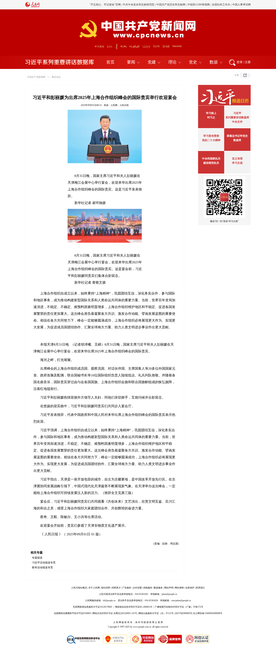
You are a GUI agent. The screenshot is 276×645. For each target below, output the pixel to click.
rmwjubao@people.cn (181, 600)
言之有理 (237, 158)
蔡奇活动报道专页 (42, 567)
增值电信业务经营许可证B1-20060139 (133, 607)
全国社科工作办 (221, 4)
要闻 (131, 62)
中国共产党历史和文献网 (170, 4)
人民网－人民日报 (120, 105)
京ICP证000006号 (183, 613)
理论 (172, 62)
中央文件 (237, 121)
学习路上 (211, 113)
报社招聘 (105, 587)
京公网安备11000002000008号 (207, 613)
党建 (152, 62)
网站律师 (179, 587)
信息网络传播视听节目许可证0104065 (72, 613)
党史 (193, 62)
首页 (110, 62)
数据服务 (158, 587)
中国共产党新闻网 (36, 77)
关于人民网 (94, 587)
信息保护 (189, 587)
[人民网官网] (32, 6)
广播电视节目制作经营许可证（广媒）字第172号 (179, 607)
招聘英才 (116, 587)
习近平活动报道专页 (44, 562)
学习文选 (237, 163)
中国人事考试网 (241, 4)
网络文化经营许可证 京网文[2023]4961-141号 (115, 613)
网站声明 (168, 587)
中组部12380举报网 (198, 4)
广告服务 (126, 587)
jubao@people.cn (169, 594)
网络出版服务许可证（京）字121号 (156, 613)
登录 (240, 62)
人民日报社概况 (79, 587)
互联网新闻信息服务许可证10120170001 (92, 607)
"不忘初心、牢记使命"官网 (105, 4)
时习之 (211, 117)
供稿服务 (147, 587)
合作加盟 (137, 587)
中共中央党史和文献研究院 (138, 4)
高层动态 (56, 77)
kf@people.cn (109, 600)
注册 (248, 62)
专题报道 (37, 557)
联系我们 (200, 587)
